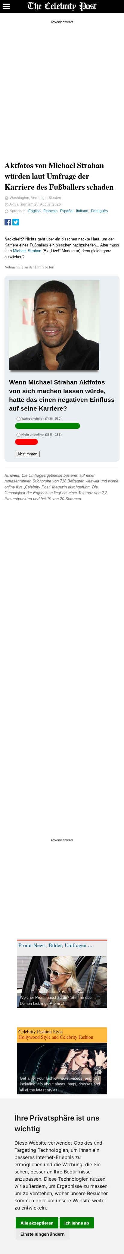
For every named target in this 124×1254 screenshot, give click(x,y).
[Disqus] (62, 591)
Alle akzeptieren (37, 1222)
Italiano (82, 211)
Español (66, 211)
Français (50, 211)
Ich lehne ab (76, 1222)
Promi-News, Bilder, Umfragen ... (55, 945)
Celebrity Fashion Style (40, 1031)
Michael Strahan (27, 251)
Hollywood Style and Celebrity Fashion (55, 1037)
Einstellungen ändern (42, 1234)
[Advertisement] (62, 87)
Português (99, 211)
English (34, 211)
